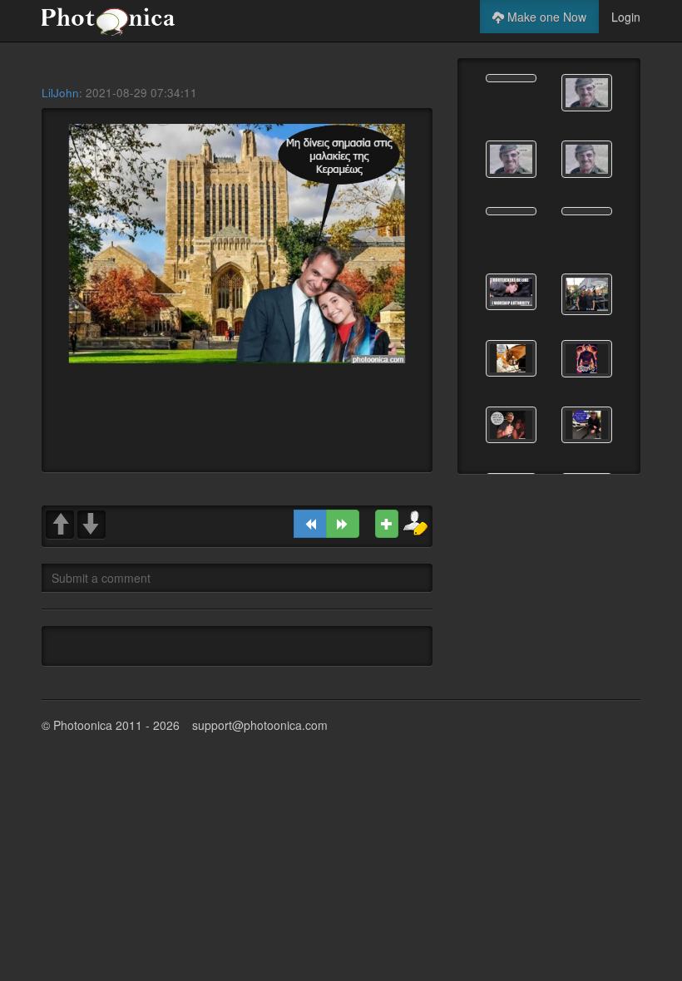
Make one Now (545, 16)
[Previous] (310, 524)
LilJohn (60, 93)
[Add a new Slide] (386, 524)
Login (625, 16)
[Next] (342, 524)
